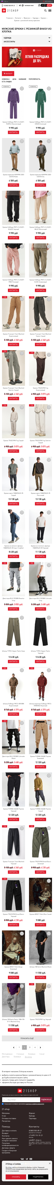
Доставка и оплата (9, 1131)
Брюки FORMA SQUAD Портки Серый (40, 810)
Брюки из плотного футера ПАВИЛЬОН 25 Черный (40, 547)
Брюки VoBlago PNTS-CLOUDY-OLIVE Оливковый (40, 281)
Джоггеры (6, 1057)
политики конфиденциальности (34, 1104)
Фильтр (8, 74)
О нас (4, 1116)
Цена (14, 79)
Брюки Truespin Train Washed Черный (13, 863)
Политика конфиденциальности (10, 1144)
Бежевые (31, 1054)
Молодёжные (7, 1054)
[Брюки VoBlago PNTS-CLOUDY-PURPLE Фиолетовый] (13, 102)
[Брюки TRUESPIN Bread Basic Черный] (13, 895)
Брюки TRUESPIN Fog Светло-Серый (40, 442)
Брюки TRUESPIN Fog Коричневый (40, 389)
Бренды (32, 1116)
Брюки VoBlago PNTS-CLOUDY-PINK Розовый (13, 281)
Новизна (5, 79)
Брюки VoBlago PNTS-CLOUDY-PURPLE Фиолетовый (13, 123)
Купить (13, 132)
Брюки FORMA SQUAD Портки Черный (13, 810)
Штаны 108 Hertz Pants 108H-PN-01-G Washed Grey (13, 1020)
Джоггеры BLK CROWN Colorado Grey (40, 599)
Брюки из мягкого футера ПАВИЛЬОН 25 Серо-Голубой (13, 547)
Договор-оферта (8, 1148)
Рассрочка (6, 1121)
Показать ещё (27, 1038)
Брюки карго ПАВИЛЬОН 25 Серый (13, 494)
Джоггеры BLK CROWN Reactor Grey (13, 599)
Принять (16, 1177)
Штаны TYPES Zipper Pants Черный (40, 652)
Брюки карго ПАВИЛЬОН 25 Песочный (40, 494)
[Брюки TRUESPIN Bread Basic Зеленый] (40, 842)
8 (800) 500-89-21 (9, 5)
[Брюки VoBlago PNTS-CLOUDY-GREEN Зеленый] (40, 102)
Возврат (5, 1133)
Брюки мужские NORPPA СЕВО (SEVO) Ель (40, 176)
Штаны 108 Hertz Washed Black (40, 967)
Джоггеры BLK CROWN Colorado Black (13, 757)
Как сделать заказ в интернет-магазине (9, 1139)
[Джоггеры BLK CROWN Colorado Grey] (40, 579)
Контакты (5, 1136)
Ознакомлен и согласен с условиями (24, 1104)
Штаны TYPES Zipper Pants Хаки (13, 651)
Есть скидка (7, 82)
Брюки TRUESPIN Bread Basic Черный (13, 915)
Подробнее (38, 1177)
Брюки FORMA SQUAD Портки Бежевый (40, 757)
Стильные (20, 1054)
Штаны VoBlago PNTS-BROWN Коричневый (13, 705)
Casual (41, 1054)
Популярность (34, 79)
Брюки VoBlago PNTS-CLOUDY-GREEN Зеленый (40, 123)
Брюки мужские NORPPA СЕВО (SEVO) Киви (13, 176)
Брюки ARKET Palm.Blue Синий (40, 914)
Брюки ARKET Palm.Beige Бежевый (13, 968)
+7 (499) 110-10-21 (36, 1135)
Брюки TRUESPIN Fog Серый (13, 440)
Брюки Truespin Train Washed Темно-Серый (40, 335)
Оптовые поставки (9, 1118)
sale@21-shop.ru (35, 1140)
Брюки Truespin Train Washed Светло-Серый (13, 389)
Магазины (6, 1113)
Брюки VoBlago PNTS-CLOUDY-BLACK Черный (13, 228)
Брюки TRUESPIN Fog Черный (40, 1019)
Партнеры (32, 1118)
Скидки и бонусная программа (9, 1152)
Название (22, 79)
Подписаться (46, 1099)
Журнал (32, 1113)
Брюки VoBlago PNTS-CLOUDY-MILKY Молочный (40, 228)
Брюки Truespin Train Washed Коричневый (13, 335)
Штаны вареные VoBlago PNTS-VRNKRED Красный (40, 705)
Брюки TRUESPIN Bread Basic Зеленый (40, 863)
